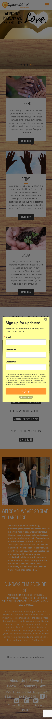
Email (8, 337)
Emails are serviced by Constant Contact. (26, 383)
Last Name (11, 362)
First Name (11, 349)
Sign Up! (26, 391)
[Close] (47, 319)
